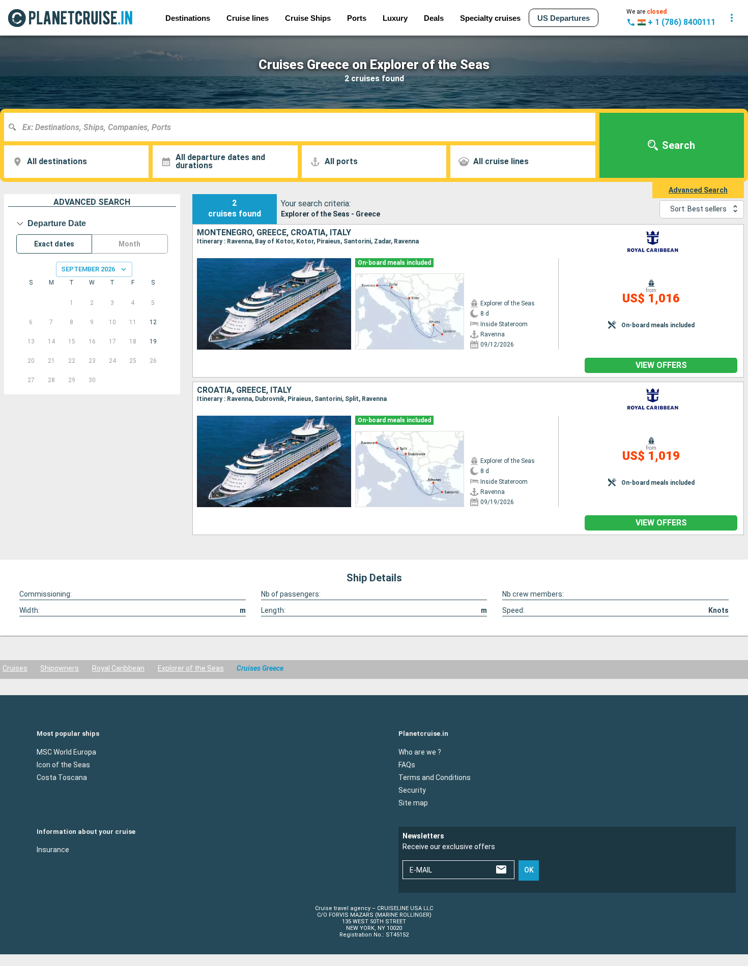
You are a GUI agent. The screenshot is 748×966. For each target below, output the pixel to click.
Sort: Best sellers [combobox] (698, 209)
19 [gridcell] (153, 341)
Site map (413, 802)
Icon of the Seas (63, 764)
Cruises (15, 668)
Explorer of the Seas (191, 668)
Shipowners (59, 668)
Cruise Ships (308, 18)
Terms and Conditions (434, 777)
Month (129, 244)
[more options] (732, 18)
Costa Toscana (62, 777)
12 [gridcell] (153, 322)
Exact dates (54, 244)
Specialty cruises (490, 18)
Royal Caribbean (118, 668)
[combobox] (303, 127)
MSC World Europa (66, 751)
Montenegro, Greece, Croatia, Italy (274, 233)
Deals (434, 18)
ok (529, 870)
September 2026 (88, 269)
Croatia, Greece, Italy (244, 390)
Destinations (187, 18)
